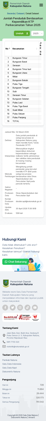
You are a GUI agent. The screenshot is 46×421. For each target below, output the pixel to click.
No (6, 48)
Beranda (11, 13)
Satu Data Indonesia (11, 364)
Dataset (20, 13)
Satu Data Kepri (9, 367)
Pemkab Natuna (9, 360)
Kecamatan (18, 48)
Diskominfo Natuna (11, 371)
